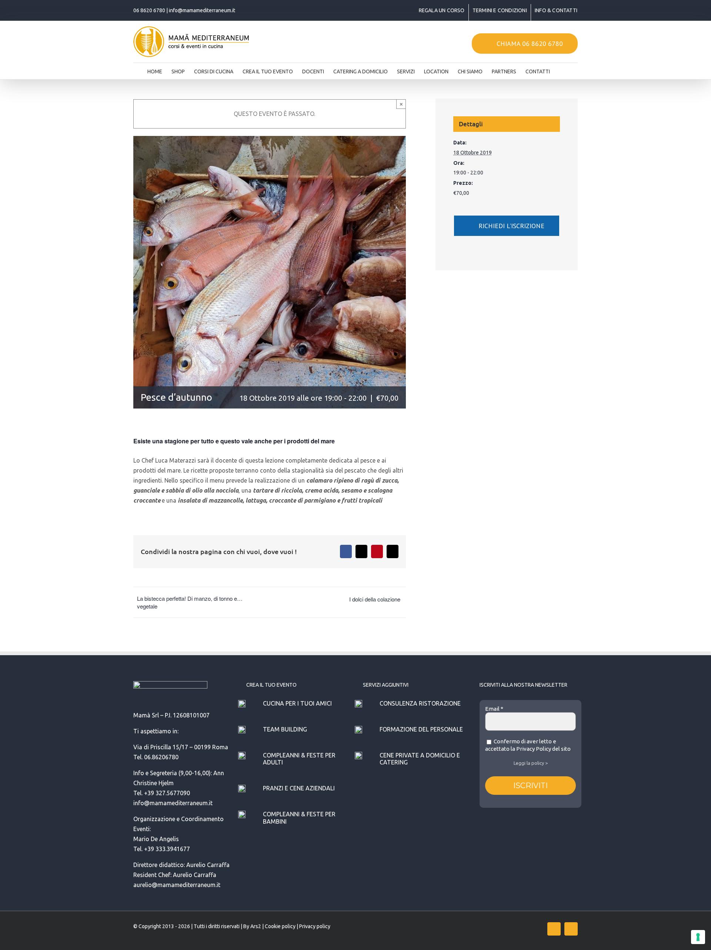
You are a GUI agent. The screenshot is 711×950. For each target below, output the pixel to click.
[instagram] (571, 929)
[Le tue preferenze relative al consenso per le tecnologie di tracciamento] (698, 937)
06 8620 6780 (149, 10)
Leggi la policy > (531, 763)
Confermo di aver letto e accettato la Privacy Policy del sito (528, 745)
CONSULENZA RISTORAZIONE (420, 703)
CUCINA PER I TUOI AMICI (297, 703)
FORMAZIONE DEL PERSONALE (421, 729)
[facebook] (554, 929)
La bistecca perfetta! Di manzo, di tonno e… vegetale (190, 602)
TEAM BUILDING (285, 729)
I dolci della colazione (374, 599)
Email (494, 709)
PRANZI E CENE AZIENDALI (299, 788)
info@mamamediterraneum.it (202, 10)
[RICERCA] (561, 69)
